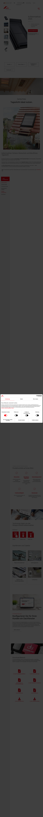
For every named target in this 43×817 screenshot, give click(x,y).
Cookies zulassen (35, 420)
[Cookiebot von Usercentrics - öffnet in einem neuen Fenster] (37, 396)
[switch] (16, 415)
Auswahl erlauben (21, 420)
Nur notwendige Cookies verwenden (7, 420)
